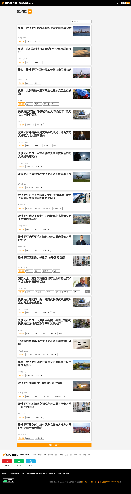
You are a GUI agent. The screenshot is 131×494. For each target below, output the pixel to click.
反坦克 (38, 375)
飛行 (44, 354)
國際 (27, 229)
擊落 (54, 145)
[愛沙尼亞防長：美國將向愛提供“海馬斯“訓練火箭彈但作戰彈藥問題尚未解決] (81, 198)
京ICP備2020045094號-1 (89, 482)
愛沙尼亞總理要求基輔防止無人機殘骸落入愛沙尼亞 (44, 238)
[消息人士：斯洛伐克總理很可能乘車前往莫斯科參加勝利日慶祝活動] (81, 282)
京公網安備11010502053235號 (110, 482)
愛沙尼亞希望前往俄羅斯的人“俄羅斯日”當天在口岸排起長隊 (44, 113)
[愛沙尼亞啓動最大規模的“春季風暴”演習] (81, 261)
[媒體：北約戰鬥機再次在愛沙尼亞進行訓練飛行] (81, 52)
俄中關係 (50, 455)
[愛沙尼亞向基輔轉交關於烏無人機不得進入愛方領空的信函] (81, 407)
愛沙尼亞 (22, 11)
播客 (66, 455)
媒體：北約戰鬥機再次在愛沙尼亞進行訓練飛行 (44, 50)
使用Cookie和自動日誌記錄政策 (37, 473)
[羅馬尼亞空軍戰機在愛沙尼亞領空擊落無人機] (81, 177)
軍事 (27, 41)
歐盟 (27, 208)
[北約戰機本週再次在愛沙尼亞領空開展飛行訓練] (81, 344)
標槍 (36, 208)
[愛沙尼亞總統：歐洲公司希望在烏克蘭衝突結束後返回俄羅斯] (81, 219)
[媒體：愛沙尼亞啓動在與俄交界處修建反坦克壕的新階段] (81, 365)
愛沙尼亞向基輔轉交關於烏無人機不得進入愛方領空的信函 (44, 405)
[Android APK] (8, 480)
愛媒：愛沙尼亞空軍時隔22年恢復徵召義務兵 (45, 69)
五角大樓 (45, 208)
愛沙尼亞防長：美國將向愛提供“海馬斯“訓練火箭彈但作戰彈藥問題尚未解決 (44, 196)
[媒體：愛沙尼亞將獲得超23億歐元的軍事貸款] (81, 31)
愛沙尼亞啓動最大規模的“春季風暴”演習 (42, 257)
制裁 (36, 313)
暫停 (44, 333)
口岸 (38, 125)
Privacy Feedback (63, 473)
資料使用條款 (14, 473)
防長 (27, 333)
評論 (56, 455)
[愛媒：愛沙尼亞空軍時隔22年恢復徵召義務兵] (81, 73)
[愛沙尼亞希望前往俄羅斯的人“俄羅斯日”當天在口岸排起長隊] (81, 114)
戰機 (36, 354)
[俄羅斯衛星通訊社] (10, 5)
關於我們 (5, 473)
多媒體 (61, 455)
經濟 (71, 455)
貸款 (36, 41)
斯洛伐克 (38, 292)
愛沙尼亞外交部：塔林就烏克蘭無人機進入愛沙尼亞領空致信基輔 (44, 426)
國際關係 (45, 271)
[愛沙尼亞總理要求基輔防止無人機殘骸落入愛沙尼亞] (81, 240)
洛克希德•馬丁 (59, 396)
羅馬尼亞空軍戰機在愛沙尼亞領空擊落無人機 (44, 174)
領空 (57, 292)
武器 (53, 104)
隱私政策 (52, 473)
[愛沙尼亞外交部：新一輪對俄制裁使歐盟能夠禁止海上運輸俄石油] (81, 302)
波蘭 (27, 145)
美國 (36, 333)
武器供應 (55, 208)
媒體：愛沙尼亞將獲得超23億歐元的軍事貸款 (45, 28)
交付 (60, 333)
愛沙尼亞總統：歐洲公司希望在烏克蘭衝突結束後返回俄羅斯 (44, 217)
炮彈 (52, 333)
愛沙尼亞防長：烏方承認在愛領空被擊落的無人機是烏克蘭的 (44, 155)
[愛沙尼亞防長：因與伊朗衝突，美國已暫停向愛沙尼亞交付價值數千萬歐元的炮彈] (81, 323)
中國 (34, 455)
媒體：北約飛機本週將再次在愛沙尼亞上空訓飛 (44, 92)
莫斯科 (66, 292)
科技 (80, 455)
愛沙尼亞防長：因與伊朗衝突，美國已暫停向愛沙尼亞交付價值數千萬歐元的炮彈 (44, 322)
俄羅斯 (36, 62)
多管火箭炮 (46, 396)
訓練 (52, 354)
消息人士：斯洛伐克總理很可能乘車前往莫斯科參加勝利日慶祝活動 (44, 280)
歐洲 (36, 229)
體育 (84, 455)
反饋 (22, 473)
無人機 (46, 145)
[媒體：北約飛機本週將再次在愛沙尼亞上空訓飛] (81, 94)
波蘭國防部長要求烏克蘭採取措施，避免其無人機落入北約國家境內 (44, 134)
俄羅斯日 (28, 125)
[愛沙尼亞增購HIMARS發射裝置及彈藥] (81, 386)
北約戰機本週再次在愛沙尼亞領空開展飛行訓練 (44, 342)
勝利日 (48, 292)
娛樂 (89, 455)
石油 (53, 313)
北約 (27, 62)
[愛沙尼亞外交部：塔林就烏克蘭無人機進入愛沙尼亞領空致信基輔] (81, 428)
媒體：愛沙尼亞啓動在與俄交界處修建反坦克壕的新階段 (44, 363)
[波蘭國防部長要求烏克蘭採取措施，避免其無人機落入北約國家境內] (81, 135)
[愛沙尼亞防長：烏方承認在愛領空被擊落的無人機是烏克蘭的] (81, 156)
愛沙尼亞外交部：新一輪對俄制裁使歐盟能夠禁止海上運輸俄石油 (44, 301)
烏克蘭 (36, 145)
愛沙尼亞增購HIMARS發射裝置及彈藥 (40, 383)
